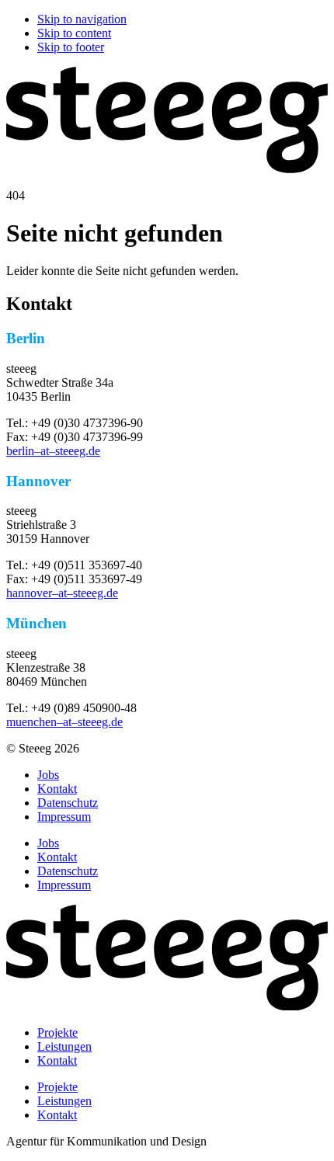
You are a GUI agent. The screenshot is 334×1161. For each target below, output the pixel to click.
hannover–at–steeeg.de (62, 593)
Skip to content (74, 33)
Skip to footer (70, 47)
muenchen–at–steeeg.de (64, 721)
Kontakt (57, 788)
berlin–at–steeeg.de (53, 450)
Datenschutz (67, 802)
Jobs (48, 774)
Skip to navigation (82, 19)
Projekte (57, 1032)
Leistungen (64, 1046)
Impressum (64, 816)
